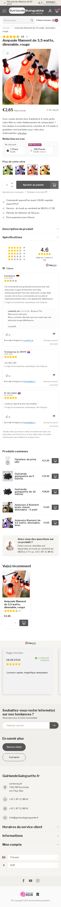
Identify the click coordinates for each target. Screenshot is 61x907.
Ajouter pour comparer (13, 192)
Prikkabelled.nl (29, 381)
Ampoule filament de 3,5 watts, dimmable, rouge (15, 604)
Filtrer (10, 268)
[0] (57, 11)
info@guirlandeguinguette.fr (24, 817)
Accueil (6, 28)
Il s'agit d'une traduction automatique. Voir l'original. (25, 302)
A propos (14, 757)
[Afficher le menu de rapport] (54, 334)
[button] (48, 3)
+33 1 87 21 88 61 (18, 799)
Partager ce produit (36, 192)
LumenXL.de (28, 340)
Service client (14, 747)
